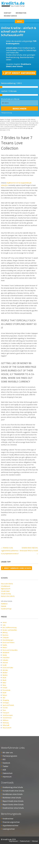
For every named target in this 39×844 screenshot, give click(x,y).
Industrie (5, 660)
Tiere (4, 710)
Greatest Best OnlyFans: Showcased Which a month (29, 550)
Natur (4, 683)
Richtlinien (4, 604)
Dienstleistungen (8, 640)
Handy (5, 655)
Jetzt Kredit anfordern (20, 72)
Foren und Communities (10, 650)
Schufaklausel (5, 586)
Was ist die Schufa (7, 584)
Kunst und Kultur (8, 667)
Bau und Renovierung (9, 627)
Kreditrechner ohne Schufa (13, 808)
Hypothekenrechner (10, 825)
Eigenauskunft (5, 589)
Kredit (4, 665)
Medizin (5, 675)
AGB (4, 770)
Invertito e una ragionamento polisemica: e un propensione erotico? (10, 550)
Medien (5, 673)
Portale (5, 688)
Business (5, 635)
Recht (4, 693)
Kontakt (7, 13)
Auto (4, 625)
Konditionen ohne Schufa (12, 794)
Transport (6, 713)
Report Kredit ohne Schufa (13, 801)
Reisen (5, 695)
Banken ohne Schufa (7, 596)
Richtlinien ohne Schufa (12, 797)
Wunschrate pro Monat (10, 99)
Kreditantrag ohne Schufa (13, 787)
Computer (6, 637)
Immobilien (6, 657)
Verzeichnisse (7, 718)
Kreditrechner (8, 818)
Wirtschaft (6, 725)
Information (21, 13)
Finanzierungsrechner (11, 822)
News (4, 685)
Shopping (6, 700)
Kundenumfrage (6, 609)
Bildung (5, 632)
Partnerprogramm (10, 756)
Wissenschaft (7, 728)
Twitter (5, 766)
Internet (5, 662)
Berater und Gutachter (10, 630)
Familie (5, 645)
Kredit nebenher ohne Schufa (17, 568)
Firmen (5, 647)
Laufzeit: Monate (9, 91)
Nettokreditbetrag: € (11, 83)
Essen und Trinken (8, 642)
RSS (4, 759)
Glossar (35, 841)
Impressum (7, 777)
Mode (4, 678)
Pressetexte (6, 690)
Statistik (3, 606)
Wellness (5, 720)
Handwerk (6, 652)
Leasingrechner (9, 829)
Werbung (5, 723)
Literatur (5, 670)
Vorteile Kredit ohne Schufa (13, 791)
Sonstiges (6, 703)
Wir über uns (8, 752)
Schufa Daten (5, 591)
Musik (4, 680)
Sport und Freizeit (8, 705)
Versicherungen (8, 715)
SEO (4, 698)
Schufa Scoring (6, 594)
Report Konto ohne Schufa (13, 804)
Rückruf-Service (10, 16)
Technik (5, 708)
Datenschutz (7, 773)
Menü (19, 21)
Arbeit (4, 622)
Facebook (6, 763)
